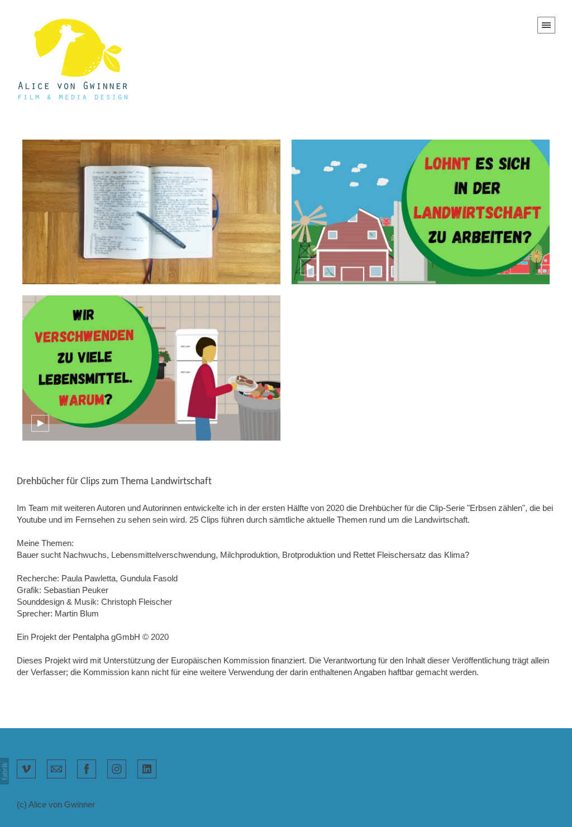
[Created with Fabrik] (4, 771)
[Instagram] (116, 767)
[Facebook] (86, 767)
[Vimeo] (26, 767)
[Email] (56, 767)
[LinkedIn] (146, 767)
